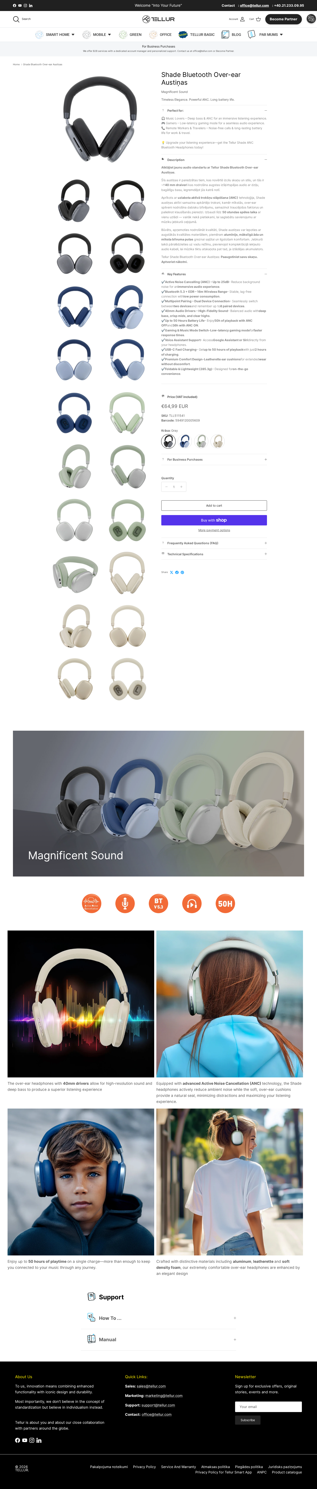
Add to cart (214, 505)
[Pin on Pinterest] (182, 572)
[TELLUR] (158, 19)
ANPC (262, 1472)
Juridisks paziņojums (285, 1467)
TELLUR (21, 1470)
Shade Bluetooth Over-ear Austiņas (42, 64)
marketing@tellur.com (164, 1396)
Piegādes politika (249, 1467)
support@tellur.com (158, 1405)
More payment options (214, 530)
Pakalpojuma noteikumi (109, 1467)
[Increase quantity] (182, 487)
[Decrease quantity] (165, 487)
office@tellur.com (157, 1414)
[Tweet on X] (171, 572)
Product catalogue (287, 1472)
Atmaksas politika (215, 1467)
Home (16, 64)
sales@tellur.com (151, 1386)
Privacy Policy (144, 1467)
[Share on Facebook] (177, 572)
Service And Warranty (178, 1467)
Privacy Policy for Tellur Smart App (223, 1472)
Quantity (167, 478)
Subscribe (248, 1420)
